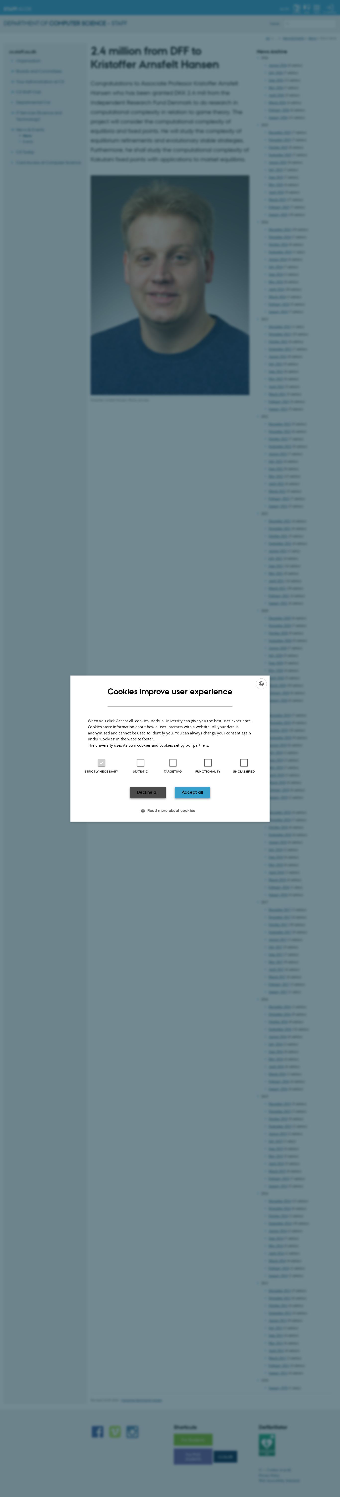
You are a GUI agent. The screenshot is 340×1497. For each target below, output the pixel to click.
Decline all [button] (148, 792)
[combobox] (261, 683)
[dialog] (170, 748)
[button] (170, 811)
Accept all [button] (192, 792)
